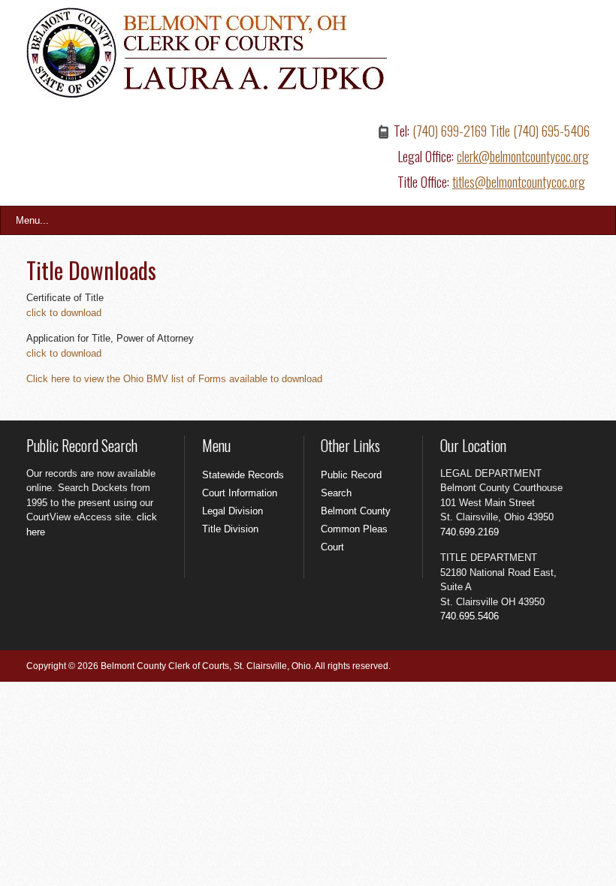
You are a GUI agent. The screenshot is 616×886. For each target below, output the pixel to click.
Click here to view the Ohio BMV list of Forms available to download (174, 378)
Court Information (239, 493)
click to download (63, 312)
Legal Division (232, 511)
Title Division (230, 529)
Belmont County (356, 511)
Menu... (32, 220)
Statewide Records (243, 475)
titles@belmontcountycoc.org (518, 181)
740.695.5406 (469, 616)
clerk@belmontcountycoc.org (523, 156)
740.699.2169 (469, 532)
